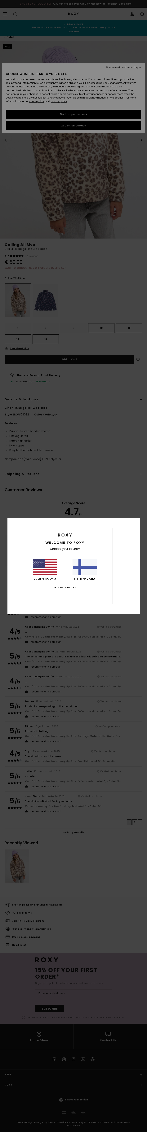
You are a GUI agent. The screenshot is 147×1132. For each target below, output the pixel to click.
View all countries (65, 587)
